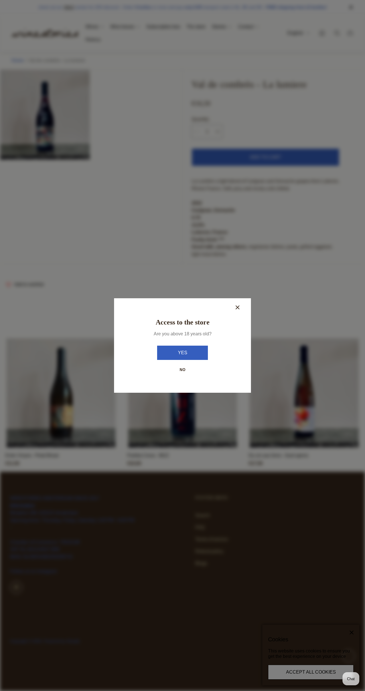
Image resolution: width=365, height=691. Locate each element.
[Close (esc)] (237, 307)
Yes (182, 352)
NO (183, 370)
